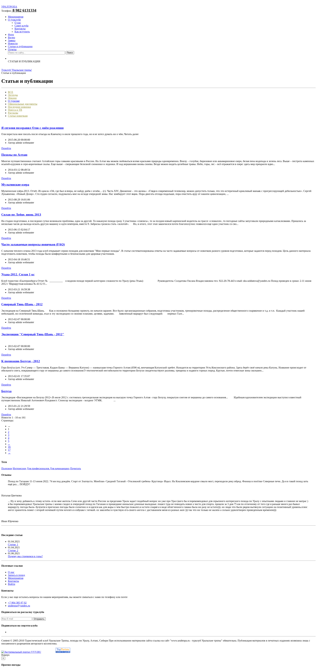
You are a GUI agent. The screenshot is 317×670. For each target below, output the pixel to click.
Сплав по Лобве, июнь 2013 (21, 214)
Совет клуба (21, 25)
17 (9, 449)
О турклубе (14, 19)
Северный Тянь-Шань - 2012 (22, 304)
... (9, 443)
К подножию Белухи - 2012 (20, 361)
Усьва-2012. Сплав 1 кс (18, 274)
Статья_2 (13, 550)
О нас (18, 22)
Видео (11, 37)
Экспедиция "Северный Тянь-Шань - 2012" (32, 334)
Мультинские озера (15, 184)
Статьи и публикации (20, 46)
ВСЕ (10, 92)
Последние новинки (19, 107)
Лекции (12, 98)
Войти (11, 584)
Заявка (11, 40)
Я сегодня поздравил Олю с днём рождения (32, 128)
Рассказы (13, 112)
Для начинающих (60, 468)
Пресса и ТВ (15, 109)
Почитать (75, 468)
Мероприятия (15, 16)
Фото (11, 34)
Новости (13, 43)
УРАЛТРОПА (9, 6)
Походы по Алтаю (14, 154)
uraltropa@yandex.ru (19, 605)
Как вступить (22, 31)
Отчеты (12, 49)
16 (9, 446)
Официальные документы (22, 104)
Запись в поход (16, 575)
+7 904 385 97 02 (17, 602)
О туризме (14, 101)
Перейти (6, 148)
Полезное (6, 468)
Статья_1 (13, 544)
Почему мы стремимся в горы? (25, 556)
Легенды (13, 95)
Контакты (20, 28)
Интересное (19, 468)
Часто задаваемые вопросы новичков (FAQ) (33, 244)
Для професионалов (38, 468)
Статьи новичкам (18, 115)
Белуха (6, 391)
